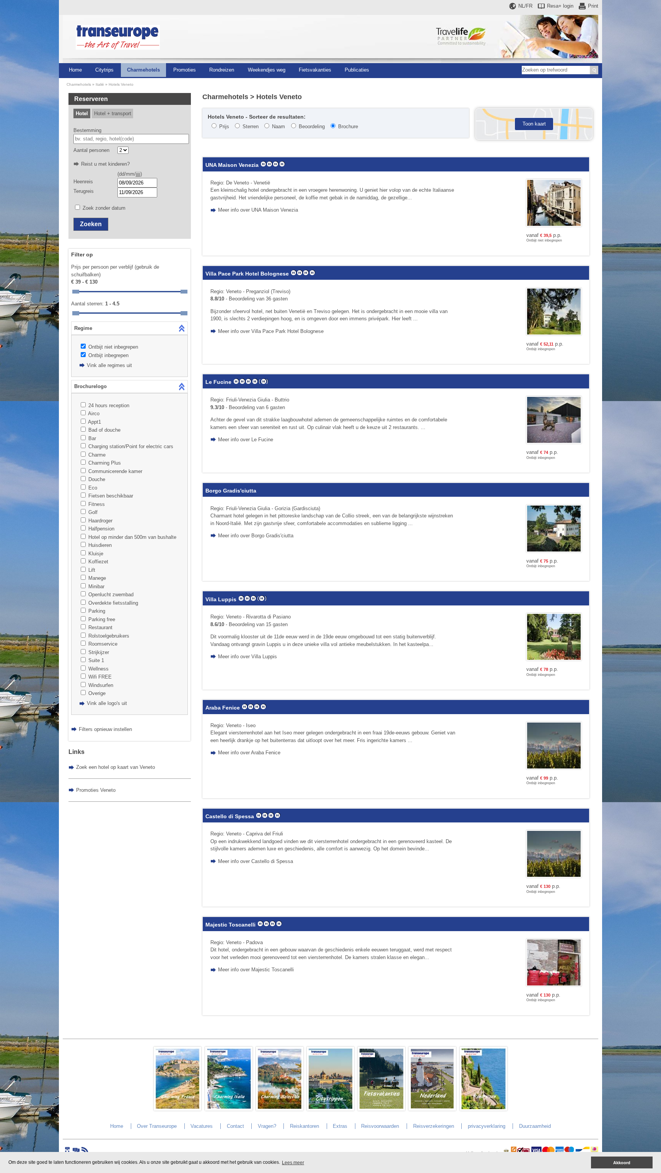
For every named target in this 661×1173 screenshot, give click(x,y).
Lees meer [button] (293, 1162)
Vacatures (201, 1126)
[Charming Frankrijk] (177, 1109)
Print (593, 6)
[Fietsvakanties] (381, 1109)
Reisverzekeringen (433, 1126)
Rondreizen (221, 70)
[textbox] (131, 139)
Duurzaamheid (535, 1126)
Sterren (251, 126)
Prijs (224, 126)
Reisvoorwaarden (380, 1126)
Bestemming (87, 130)
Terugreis (83, 191)
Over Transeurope (157, 1126)
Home (75, 70)
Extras (340, 1126)
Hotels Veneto (121, 84)
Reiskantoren (304, 1126)
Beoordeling (312, 126)
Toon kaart (534, 124)
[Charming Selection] (279, 1109)
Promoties (184, 70)
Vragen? (267, 1126)
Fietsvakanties (315, 70)
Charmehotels (143, 70)
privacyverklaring (486, 1126)
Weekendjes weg (266, 70)
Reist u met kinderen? (105, 164)
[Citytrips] (330, 1109)
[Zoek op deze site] (594, 70)
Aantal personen (91, 150)
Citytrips (104, 70)
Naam (278, 126)
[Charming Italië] (228, 1109)
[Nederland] (432, 1109)
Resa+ (560, 6)
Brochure (348, 126)
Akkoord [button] (621, 1162)
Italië (100, 84)
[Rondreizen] (483, 1109)
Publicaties (357, 70)
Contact (235, 1126)
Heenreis (83, 181)
